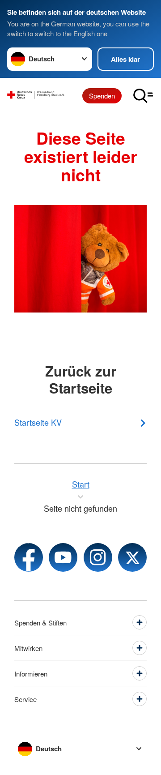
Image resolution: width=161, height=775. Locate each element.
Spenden (102, 95)
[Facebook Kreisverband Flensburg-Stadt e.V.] (28, 557)
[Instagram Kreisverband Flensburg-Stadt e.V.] (98, 557)
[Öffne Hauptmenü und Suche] (143, 96)
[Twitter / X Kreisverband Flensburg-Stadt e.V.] (132, 557)
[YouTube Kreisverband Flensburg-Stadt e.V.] (63, 557)
